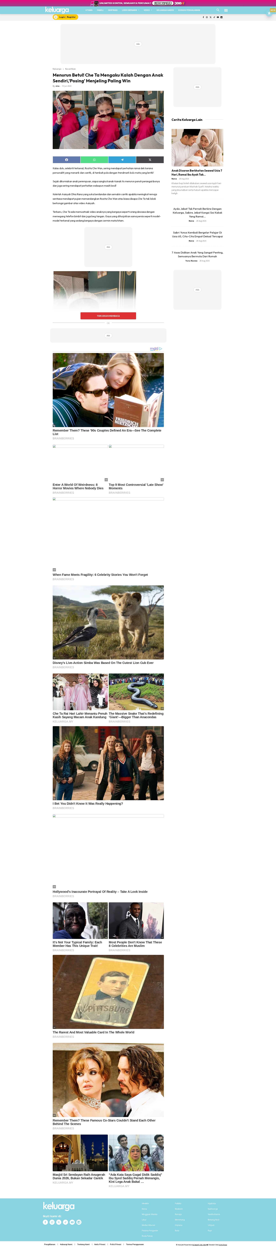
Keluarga (57, 69)
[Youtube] (218, 17)
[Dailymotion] (221, 17)
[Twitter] (210, 17)
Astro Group (223, 1245)
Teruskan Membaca (108, 316)
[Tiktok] (214, 17)
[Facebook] (203, 17)
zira (57, 86)
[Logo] (57, 10)
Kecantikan (70, 69)
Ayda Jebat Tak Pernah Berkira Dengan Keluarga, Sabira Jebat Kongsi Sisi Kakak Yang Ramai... (197, 212)
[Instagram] (207, 17)
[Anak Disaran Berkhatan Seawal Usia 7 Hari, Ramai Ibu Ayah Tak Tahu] (197, 147)
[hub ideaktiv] (226, 8)
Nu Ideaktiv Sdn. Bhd (199, 1245)
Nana (174, 178)
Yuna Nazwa (191, 261)
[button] (218, 10)
